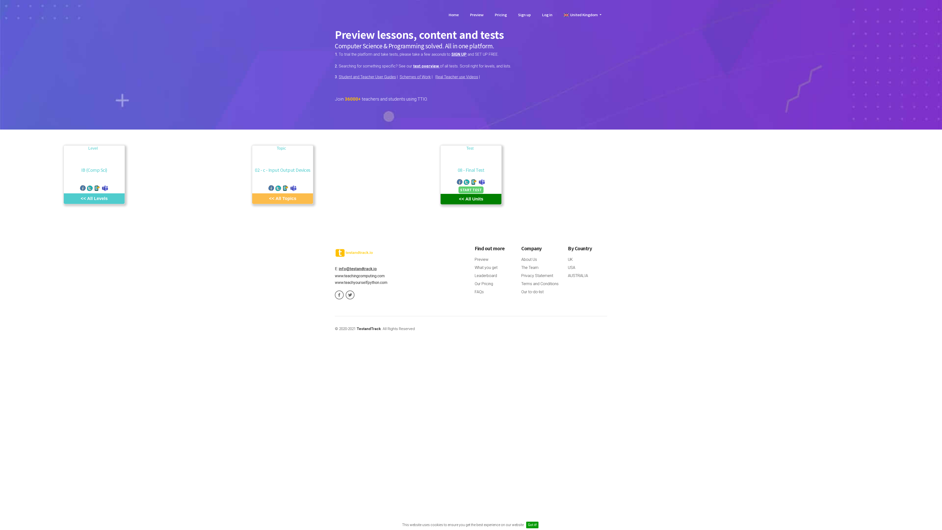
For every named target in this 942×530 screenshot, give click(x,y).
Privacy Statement (537, 275)
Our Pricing (484, 283)
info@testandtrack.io (358, 268)
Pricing (501, 14)
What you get (486, 267)
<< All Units (471, 199)
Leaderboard (486, 275)
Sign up (524, 14)
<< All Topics (282, 198)
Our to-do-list (532, 292)
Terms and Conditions (540, 283)
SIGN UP (459, 54)
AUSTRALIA (578, 275)
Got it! (532, 525)
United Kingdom (584, 14)
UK (570, 259)
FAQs (479, 292)
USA (571, 267)
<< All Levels (94, 198)
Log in (547, 14)
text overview (426, 66)
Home (454, 14)
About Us (529, 259)
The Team (529, 267)
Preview (477, 14)
